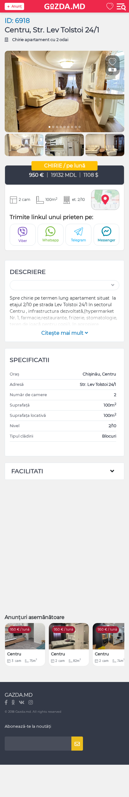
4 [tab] (60, 127)
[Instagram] (30, 702)
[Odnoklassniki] (14, 702)
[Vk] (22, 702)
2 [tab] (53, 127)
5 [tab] (64, 127)
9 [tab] (79, 127)
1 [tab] (49, 127)
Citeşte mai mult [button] (63, 333)
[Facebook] (6, 702)
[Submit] (77, 744)
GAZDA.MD (19, 695)
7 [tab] (72, 127)
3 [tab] (57, 127)
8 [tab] (75, 127)
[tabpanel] (64, 91)
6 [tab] (68, 127)
